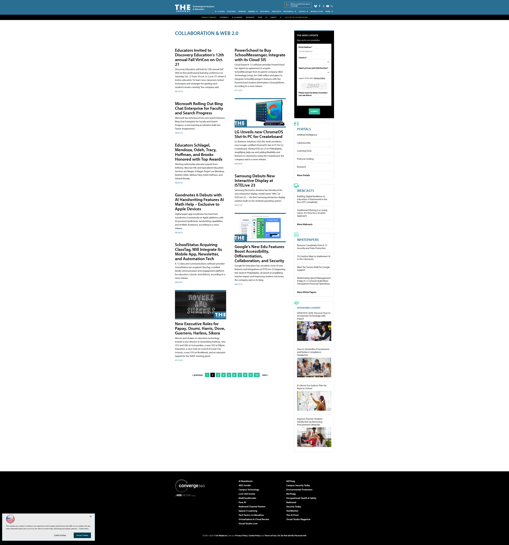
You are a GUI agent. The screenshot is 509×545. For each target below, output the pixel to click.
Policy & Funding (305, 158)
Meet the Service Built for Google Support (313, 269)
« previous (197, 374)
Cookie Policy (255, 535)
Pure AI (242, 502)
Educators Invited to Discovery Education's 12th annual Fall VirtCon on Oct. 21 (199, 57)
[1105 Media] (191, 510)
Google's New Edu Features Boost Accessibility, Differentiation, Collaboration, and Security (259, 253)
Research (264, 11)
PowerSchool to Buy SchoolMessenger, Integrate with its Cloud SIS (260, 54)
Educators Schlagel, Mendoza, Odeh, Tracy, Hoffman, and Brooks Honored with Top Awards (198, 152)
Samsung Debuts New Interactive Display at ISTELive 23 (255, 180)
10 (256, 374)
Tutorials (224, 17)
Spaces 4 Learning (248, 510)
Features (231, 11)
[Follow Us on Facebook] (319, 6)
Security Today (293, 506)
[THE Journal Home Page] (194, 7)
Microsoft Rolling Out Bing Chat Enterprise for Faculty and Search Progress (199, 108)
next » (265, 374)
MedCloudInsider (247, 498)
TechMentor (292, 510)
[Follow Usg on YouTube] (327, 6)
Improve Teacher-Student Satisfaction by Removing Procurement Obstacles (309, 421)
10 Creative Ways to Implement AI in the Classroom (313, 258)
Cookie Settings (60, 535)
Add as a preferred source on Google (300, 5)
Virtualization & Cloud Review (254, 519)
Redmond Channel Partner (252, 506)
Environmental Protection (299, 489)
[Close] (91, 516)
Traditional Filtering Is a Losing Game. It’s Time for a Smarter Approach (312, 213)
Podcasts (276, 11)
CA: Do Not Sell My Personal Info (291, 535)
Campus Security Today (298, 485)
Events (302, 11)
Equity (274, 17)
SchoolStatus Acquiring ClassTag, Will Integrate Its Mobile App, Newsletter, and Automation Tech (198, 251)
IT (280, 17)
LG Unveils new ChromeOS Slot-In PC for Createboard (259, 134)
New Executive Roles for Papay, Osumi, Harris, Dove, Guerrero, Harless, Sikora (200, 328)
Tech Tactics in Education (251, 515)
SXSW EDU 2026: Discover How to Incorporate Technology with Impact (313, 316)
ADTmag (290, 481)
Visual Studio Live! (248, 523)
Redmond (291, 502)
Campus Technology (249, 489)
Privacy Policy (319, 78)
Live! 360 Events (247, 493)
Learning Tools (304, 150)
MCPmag (291, 493)
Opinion (242, 11)
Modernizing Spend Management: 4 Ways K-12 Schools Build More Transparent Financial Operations (314, 280)
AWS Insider (245, 485)
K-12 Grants (237, 17)
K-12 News (220, 11)
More (328, 11)
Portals (304, 129)
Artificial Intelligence (307, 134)
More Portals (303, 175)
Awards (251, 11)
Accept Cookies (82, 535)
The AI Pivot (292, 515)
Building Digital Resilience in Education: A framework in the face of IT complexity (312, 199)
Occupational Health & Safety (301, 498)
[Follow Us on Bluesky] (315, 6)
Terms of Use (271, 535)
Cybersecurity (303, 142)
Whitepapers (308, 239)
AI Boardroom (246, 481)
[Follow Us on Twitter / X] (323, 6)
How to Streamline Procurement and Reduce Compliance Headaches (313, 352)
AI (266, 17)
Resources (289, 11)
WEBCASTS (305, 190)
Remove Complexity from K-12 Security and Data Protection (312, 247)
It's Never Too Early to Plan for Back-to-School (311, 387)
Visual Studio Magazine (298, 519)
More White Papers (306, 292)
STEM (260, 17)
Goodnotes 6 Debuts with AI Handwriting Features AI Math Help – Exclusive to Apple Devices (199, 201)
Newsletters (317, 11)
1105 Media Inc (220, 535)
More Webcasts (305, 224)
